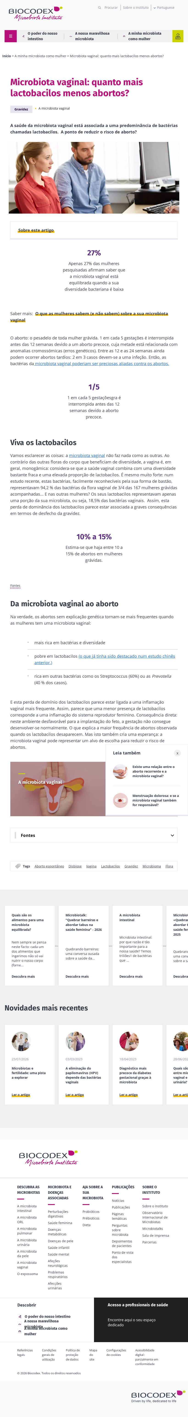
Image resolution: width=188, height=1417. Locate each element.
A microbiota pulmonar (27, 1230)
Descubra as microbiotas (28, 1190)
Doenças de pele (60, 1241)
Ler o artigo (21, 1094)
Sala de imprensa (155, 1235)
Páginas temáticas (119, 1216)
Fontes (15, 586)
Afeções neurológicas (58, 1263)
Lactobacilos (110, 866)
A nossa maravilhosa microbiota (92, 36)
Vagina (91, 866)
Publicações (123, 1187)
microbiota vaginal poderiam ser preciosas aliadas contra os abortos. (101, 363)
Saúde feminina (60, 1223)
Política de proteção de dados (73, 1354)
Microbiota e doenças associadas (59, 1192)
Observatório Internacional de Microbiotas (155, 1217)
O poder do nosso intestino (42, 36)
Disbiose (75, 866)
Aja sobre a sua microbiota (93, 1192)
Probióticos (91, 1211)
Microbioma (152, 866)
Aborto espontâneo (49, 866)
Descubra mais (23, 976)
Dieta (87, 1225)
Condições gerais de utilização (49, 1354)
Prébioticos (91, 1218)
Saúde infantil (58, 1247)
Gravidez (21, 109)
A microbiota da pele (27, 1253)
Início (6, 56)
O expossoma (27, 1274)
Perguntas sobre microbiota (120, 1230)
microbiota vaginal (87, 455)
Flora (169, 866)
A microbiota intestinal (27, 1208)
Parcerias (149, 1242)
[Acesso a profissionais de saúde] (177, 36)
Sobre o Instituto (136, 7)
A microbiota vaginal (54, 108)
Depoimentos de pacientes (122, 1243)
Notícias (118, 1200)
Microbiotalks (152, 1228)
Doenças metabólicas (57, 1231)
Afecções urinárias (55, 1285)
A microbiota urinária (27, 1242)
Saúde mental (58, 1254)
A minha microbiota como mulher (144, 36)
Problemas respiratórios (58, 1274)
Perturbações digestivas (58, 1213)
